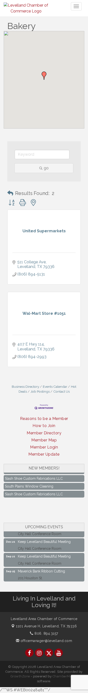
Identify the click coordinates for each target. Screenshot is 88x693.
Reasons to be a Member (44, 418)
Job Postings (40, 391)
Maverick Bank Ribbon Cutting (41, 569)
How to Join (44, 425)
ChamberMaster (65, 676)
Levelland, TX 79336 (46, 626)
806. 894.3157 (45, 633)
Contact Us (61, 391)
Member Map (44, 440)
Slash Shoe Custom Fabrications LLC (34, 476)
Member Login (44, 447)
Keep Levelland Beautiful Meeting (44, 539)
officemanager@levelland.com (45, 641)
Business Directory (25, 386)
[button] (44, 76)
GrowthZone (20, 676)
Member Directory (44, 433)
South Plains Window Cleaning (29, 484)
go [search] (46, 168)
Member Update (44, 454)
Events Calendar (55, 386)
